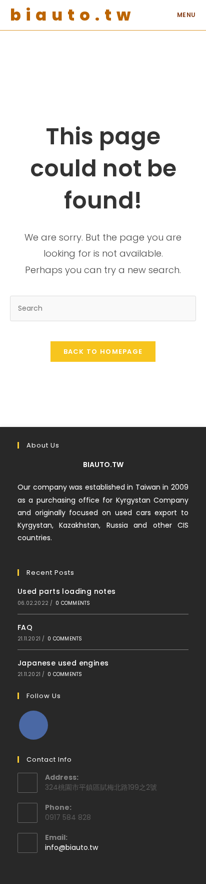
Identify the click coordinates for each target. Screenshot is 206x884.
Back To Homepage (103, 351)
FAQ (25, 627)
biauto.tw (73, 15)
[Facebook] (33, 725)
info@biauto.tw (71, 847)
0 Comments (73, 603)
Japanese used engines (63, 663)
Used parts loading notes (67, 591)
